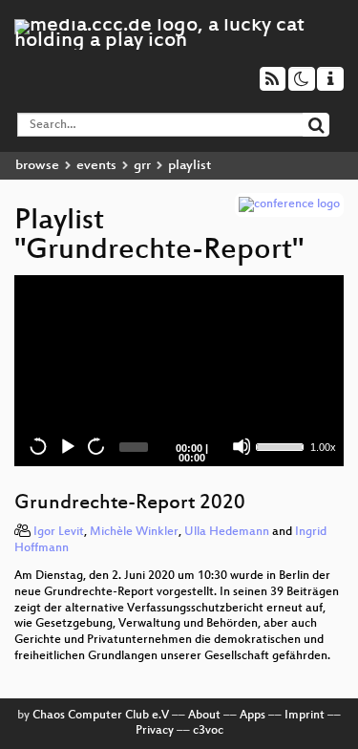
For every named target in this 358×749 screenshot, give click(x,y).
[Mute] (241, 446)
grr (142, 166)
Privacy (155, 731)
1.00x (323, 447)
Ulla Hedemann (226, 532)
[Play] (66, 446)
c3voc (208, 731)
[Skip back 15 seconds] (38, 446)
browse (37, 166)
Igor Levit (58, 532)
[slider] (280, 445)
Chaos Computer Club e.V (100, 715)
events (96, 166)
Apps (252, 715)
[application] (179, 370)
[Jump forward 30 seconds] (95, 446)
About (204, 715)
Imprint (304, 715)
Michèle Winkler (134, 532)
